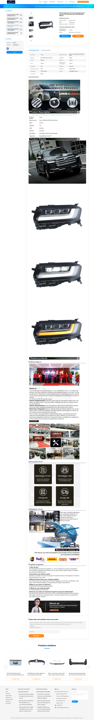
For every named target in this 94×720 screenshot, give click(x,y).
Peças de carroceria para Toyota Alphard (14, 29)
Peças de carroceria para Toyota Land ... (14, 26)
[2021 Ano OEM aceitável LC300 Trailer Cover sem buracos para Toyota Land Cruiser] (77, 662)
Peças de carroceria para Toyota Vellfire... (14, 22)
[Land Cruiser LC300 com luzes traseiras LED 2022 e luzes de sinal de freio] (15, 662)
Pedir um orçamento (83, 1)
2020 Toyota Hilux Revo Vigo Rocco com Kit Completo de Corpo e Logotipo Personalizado (43, 703)
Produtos (8, 693)
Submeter (36, 636)
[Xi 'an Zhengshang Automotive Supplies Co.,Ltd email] (8, 48)
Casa (7, 691)
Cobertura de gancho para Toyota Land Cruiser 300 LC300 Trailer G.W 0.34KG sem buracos (36, 675)
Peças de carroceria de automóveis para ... (14, 33)
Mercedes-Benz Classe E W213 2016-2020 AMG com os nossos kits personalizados (26, 702)
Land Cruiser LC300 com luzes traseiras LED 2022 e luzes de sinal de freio (15, 675)
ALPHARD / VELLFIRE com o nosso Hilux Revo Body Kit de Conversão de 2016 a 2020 (44, 709)
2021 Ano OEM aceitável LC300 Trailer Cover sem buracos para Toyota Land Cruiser (77, 675)
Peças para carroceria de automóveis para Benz (24, 690)
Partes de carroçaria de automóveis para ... (14, 19)
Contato (14, 52)
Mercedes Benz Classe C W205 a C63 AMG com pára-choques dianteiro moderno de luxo (26, 709)
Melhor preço (65, 36)
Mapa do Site (8, 697)
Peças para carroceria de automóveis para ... (14, 15)
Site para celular (9, 699)
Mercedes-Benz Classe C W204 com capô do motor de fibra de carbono (26, 696)
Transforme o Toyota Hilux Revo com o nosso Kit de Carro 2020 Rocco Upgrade (44, 696)
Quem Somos (9, 695)
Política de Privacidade (8, 702)
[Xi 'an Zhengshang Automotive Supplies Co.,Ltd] (11, 2)
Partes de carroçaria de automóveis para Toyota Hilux (43, 690)
